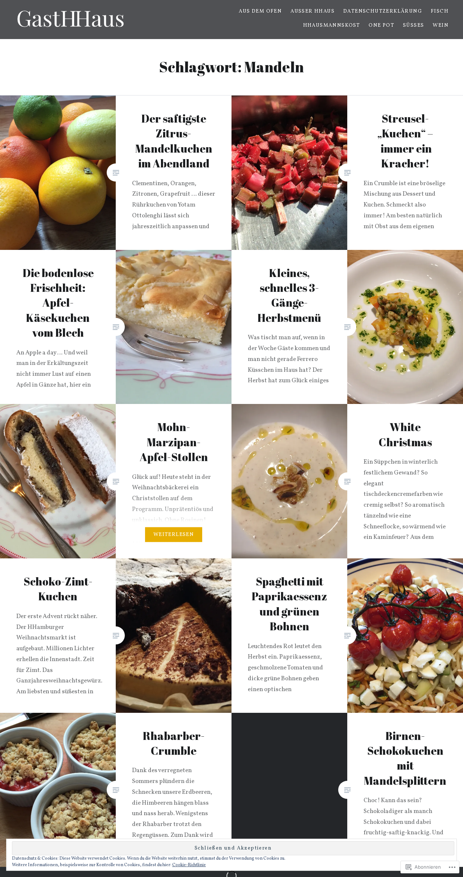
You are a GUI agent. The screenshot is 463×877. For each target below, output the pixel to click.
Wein (441, 25)
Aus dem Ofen (260, 11)
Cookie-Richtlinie (189, 865)
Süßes (413, 25)
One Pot (381, 25)
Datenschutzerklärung (382, 11)
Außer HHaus (312, 11)
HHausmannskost (331, 25)
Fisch (440, 11)
